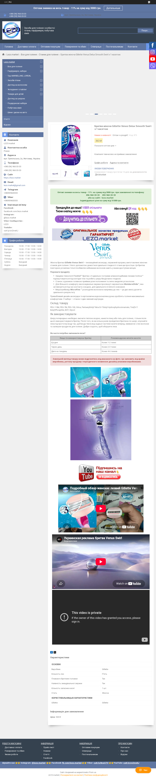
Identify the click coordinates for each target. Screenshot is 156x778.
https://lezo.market (12, 178)
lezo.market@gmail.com (14, 185)
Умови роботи (11, 754)
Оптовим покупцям (50, 46)
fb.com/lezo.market (72, 763)
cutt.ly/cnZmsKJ (131, 763)
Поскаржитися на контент (72, 775)
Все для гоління (29, 54)
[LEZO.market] (11, 30)
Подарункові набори (17, 103)
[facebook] (51, 653)
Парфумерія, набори (17, 71)
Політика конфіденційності (96, 775)
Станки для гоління (48, 54)
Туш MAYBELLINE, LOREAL (19, 76)
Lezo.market (13, 54)
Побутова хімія (14, 108)
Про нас (124, 751)
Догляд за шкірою (16, 98)
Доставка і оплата (27, 46)
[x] (55, 653)
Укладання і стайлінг (17, 89)
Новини (46, 751)
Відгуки (7, 125)
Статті (7, 119)
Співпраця (96, 46)
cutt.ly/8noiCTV (101, 763)
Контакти (132, 46)
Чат (145, 770)
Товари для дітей (15, 94)
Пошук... (145, 30)
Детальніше (113, 8)
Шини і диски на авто (17, 112)
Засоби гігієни (14, 80)
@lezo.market (38, 763)
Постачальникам (114, 46)
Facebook (47, 758)
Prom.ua (92, 772)
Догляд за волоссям (17, 85)
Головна (9, 46)
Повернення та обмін (75, 46)
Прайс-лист (48, 747)
